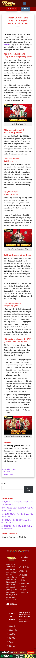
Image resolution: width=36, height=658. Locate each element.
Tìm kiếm (4, 484)
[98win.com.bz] (12, 3)
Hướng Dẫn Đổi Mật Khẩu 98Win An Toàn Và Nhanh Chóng (9, 471)
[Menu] (24, 3)
